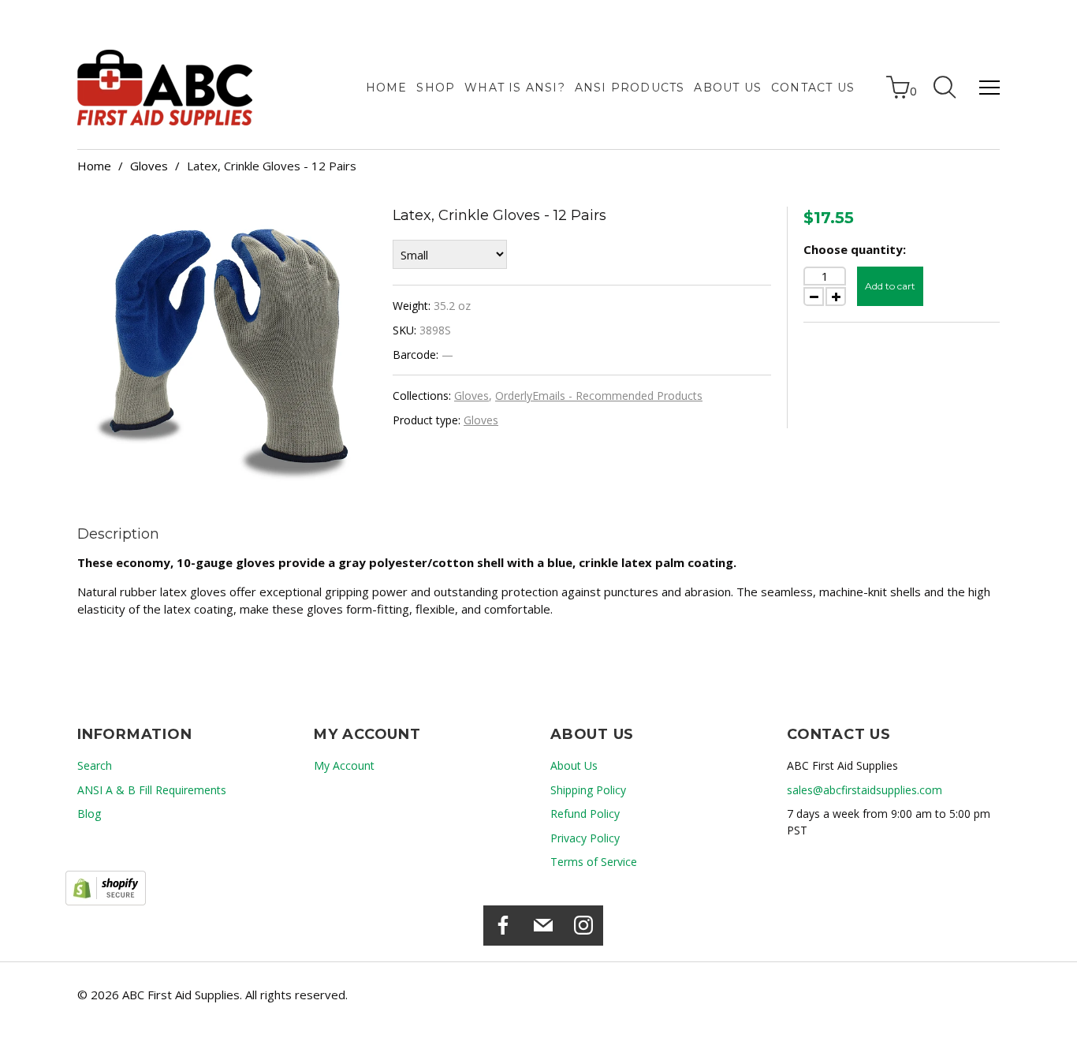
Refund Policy (585, 813)
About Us (728, 87)
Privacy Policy (585, 837)
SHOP (435, 87)
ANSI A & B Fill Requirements (151, 789)
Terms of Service (593, 861)
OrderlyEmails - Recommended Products (598, 395)
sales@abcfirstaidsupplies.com (864, 789)
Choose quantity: (854, 249)
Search (94, 765)
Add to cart (890, 286)
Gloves (149, 166)
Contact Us (813, 87)
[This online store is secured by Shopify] (105, 888)
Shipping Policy (588, 789)
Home (387, 87)
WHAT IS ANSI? (514, 87)
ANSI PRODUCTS (630, 87)
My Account (344, 765)
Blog (89, 813)
